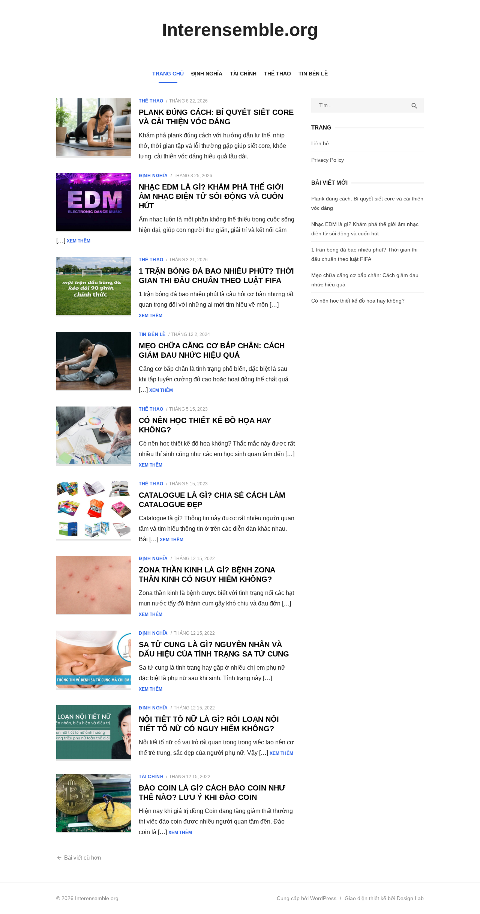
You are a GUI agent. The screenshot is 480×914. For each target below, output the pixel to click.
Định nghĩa (206, 74)
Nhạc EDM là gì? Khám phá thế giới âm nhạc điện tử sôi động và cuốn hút (211, 196)
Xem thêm (78, 241)
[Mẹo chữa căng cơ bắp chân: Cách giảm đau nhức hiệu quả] (93, 361)
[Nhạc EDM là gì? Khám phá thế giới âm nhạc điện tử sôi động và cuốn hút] (93, 202)
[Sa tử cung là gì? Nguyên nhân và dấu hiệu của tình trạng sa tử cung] (93, 660)
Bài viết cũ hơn (82, 857)
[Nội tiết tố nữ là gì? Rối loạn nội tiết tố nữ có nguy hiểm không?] (93, 733)
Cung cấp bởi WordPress (306, 898)
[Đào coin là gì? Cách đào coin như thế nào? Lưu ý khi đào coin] (93, 803)
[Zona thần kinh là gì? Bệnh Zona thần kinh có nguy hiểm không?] (93, 585)
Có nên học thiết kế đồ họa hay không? (358, 301)
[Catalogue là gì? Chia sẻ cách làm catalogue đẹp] (93, 511)
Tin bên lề (313, 74)
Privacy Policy (327, 160)
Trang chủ (168, 74)
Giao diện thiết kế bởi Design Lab (384, 898)
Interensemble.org (240, 30)
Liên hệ (320, 143)
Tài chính (243, 74)
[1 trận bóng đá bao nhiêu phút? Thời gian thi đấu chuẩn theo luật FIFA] (93, 286)
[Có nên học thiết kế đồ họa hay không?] (93, 436)
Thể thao (277, 74)
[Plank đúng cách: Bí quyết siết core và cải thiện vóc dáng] (93, 128)
